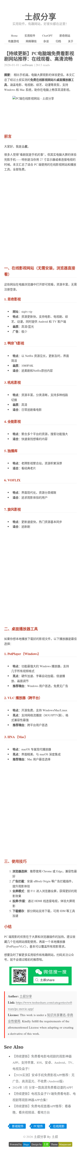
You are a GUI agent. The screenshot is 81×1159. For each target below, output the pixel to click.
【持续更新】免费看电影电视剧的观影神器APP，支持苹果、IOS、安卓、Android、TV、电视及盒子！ (43, 1062)
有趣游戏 (13, 41)
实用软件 (30, 35)
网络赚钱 (31, 41)
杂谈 (46, 41)
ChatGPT (47, 35)
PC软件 (38, 1126)
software (27, 65)
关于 (70, 41)
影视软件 (18, 1126)
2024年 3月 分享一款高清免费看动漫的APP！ (43, 1087)
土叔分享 (40, 16)
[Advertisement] (40, 217)
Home (14, 35)
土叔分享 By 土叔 (46, 1136)
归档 (58, 41)
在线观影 (59, 1126)
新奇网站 (64, 35)
